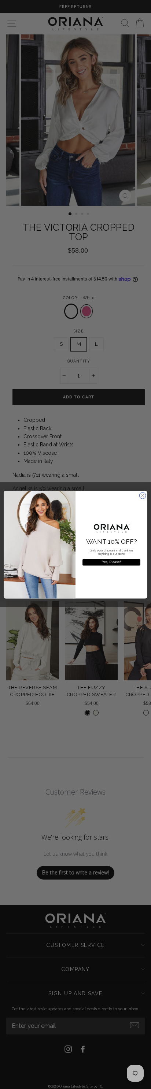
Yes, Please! (111, 562)
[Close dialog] (142, 495)
